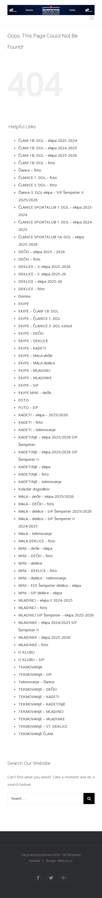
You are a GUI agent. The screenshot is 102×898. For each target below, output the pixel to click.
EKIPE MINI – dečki (34, 392)
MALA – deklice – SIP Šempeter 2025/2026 (55, 511)
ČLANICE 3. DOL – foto (37, 184)
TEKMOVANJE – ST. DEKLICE (42, 726)
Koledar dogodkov (34, 488)
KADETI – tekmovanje (37, 429)
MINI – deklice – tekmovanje (42, 577)
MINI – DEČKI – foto (35, 555)
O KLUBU (26, 652)
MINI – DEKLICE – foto (37, 570)
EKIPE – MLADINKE (35, 377)
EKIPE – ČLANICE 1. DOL (39, 318)
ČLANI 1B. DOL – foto (36, 162)
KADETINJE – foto (33, 474)
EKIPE (23, 303)
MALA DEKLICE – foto (36, 540)
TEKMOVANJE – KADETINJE (41, 703)
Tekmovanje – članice (36, 681)
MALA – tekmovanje (35, 533)
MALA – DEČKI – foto (36, 503)
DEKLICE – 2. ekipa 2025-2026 (44, 266)
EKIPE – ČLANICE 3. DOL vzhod (45, 325)
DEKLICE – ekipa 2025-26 (40, 281)
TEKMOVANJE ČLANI (35, 733)
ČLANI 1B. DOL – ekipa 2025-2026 (47, 155)
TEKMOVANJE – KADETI (38, 696)
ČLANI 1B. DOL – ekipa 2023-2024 (47, 140)
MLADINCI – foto (32, 607)
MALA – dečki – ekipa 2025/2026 (46, 496)
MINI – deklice (30, 563)
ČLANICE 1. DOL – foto (37, 177)
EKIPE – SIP (28, 385)
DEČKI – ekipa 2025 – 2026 (41, 251)
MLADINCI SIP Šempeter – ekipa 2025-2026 (56, 615)
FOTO (23, 399)
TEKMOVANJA (30, 666)
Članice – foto (29, 170)
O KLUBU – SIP (31, 659)
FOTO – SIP (28, 407)
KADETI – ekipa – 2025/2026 (43, 414)
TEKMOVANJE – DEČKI (37, 689)
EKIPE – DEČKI (31, 333)
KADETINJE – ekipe (34, 466)
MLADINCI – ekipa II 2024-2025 (45, 600)
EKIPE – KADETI (32, 348)
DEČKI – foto (29, 259)
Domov (24, 296)
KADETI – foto (30, 422)
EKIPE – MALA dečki (35, 355)
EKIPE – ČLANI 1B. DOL (38, 310)
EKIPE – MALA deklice (36, 362)
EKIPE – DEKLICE (33, 340)
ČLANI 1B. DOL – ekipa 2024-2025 (47, 147)
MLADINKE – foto (33, 644)
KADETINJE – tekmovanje (40, 481)
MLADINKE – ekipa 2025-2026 (44, 637)
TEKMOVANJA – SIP (35, 674)
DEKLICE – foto (31, 288)
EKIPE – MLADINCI (34, 370)
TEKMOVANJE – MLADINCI (41, 711)
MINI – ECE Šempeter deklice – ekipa (49, 585)
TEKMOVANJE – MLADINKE (41, 718)
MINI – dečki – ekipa (35, 548)
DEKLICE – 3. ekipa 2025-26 (42, 273)
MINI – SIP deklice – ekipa (40, 592)
